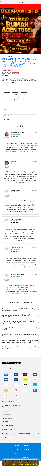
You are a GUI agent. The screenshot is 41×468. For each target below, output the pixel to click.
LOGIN (13, 464)
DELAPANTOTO (6, 78)
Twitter (16, 449)
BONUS (6, 464)
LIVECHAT (35, 464)
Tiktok (15, 453)
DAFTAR (20, 464)
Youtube (26, 449)
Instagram (26, 445)
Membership (19, 2)
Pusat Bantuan (9, 438)
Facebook (17, 445)
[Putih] (5, 85)
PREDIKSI (28, 464)
